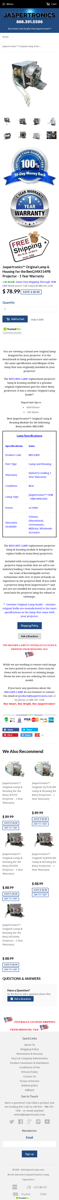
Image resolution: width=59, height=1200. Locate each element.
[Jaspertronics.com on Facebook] (20, 1122)
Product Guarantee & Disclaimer (29, 1062)
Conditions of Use (29, 1067)
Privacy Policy (29, 1071)
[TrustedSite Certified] (12, 330)
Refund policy (29, 1085)
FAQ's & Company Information (29, 1058)
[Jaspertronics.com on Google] (29, 1122)
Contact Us (29, 1076)
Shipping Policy (29, 625)
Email (29, 1137)
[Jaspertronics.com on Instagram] (38, 1122)
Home (5, 37)
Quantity (8, 302)
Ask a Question (29, 636)
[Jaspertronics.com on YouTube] (47, 1122)
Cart (54, 4)
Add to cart (10, 828)
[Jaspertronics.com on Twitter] (11, 1122)
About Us (29, 1044)
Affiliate (29, 1090)
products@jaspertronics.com (35, 695)
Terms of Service (29, 1081)
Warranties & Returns (29, 1053)
